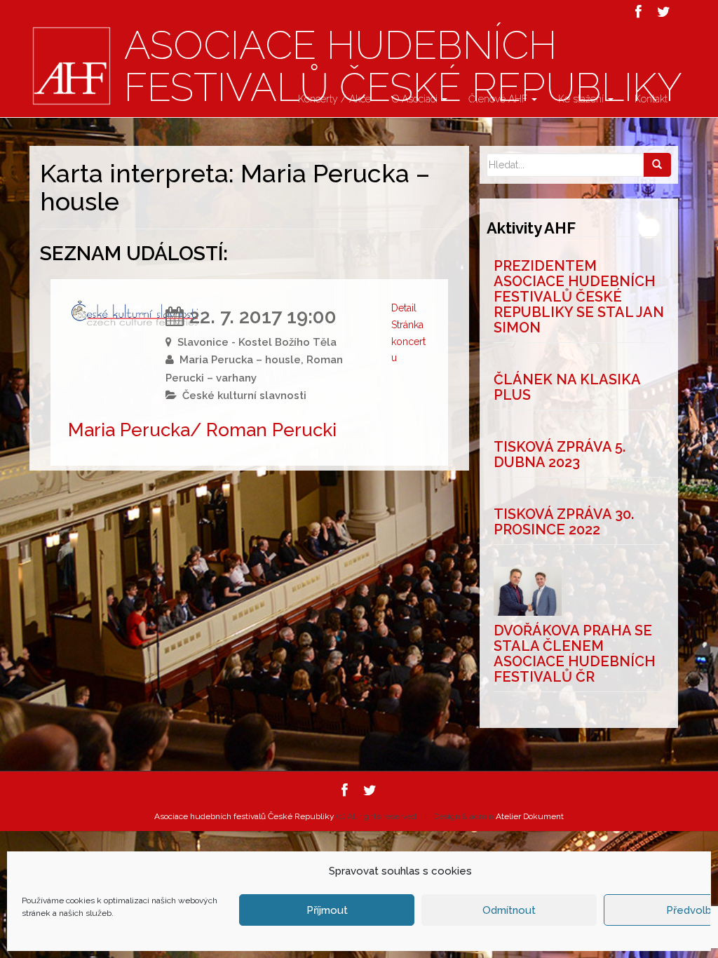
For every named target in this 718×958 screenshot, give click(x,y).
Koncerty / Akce (334, 98)
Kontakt (651, 98)
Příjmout (327, 910)
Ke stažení (582, 98)
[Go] (657, 165)
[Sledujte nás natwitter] (663, 12)
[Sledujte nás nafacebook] (638, 12)
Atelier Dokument (530, 816)
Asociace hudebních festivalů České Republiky (244, 816)
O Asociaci (416, 98)
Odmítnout (509, 910)
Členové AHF (499, 98)
